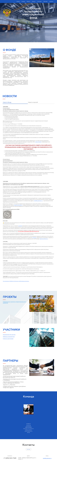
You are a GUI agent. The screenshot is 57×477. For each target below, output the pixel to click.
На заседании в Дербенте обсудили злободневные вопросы (16, 281)
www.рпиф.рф (38, 141)
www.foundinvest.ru (18, 205)
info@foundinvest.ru (38, 200)
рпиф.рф (20, 225)
